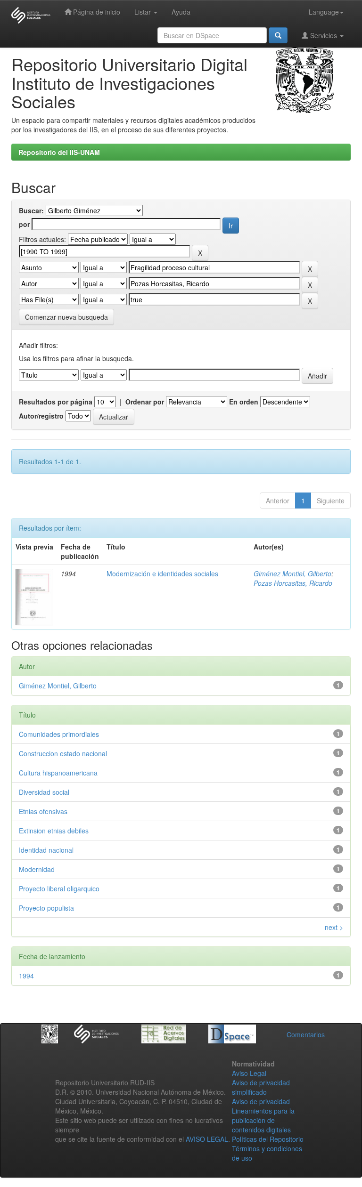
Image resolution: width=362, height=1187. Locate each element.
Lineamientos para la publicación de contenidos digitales (263, 1120)
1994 (26, 975)
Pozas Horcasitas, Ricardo (293, 583)
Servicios (323, 35)
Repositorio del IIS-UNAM (59, 152)
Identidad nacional (46, 850)
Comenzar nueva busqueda (66, 317)
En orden (243, 401)
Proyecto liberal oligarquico (59, 888)
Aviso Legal (249, 1073)
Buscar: (31, 210)
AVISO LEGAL (207, 1139)
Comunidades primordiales (59, 734)
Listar (143, 11)
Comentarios (306, 1034)
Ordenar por (144, 401)
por (24, 224)
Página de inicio (95, 11)
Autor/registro (41, 415)
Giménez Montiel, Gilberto (292, 573)
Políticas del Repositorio (268, 1139)
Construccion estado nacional (63, 753)
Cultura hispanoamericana (58, 772)
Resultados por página (55, 401)
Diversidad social (44, 792)
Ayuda (181, 11)
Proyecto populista (46, 907)
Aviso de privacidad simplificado (261, 1087)
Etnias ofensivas (43, 811)
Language (324, 11)
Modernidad (37, 869)
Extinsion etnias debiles (54, 830)
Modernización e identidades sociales (162, 573)
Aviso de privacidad (261, 1101)
